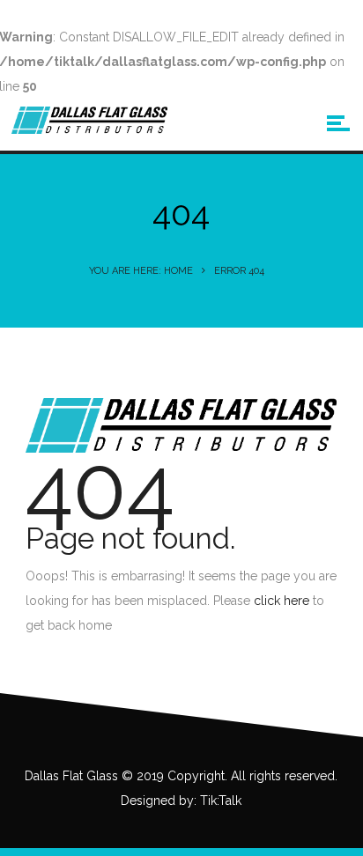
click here (281, 601)
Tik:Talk (220, 800)
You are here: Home (141, 271)
